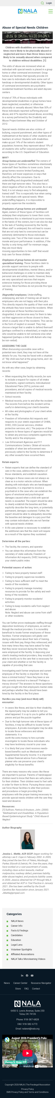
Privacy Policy (27, 1089)
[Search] (42, 3)
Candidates (17, 935)
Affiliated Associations (22, 954)
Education (16, 940)
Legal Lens (16, 944)
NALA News (17, 921)
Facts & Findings (19, 930)
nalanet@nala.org (30, 1028)
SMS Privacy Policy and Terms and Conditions (27, 1092)
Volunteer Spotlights (21, 949)
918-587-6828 (31, 1019)
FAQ (26, 988)
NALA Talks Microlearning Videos (28, 959)
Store (18, 988)
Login (49, 3)
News (7, 983)
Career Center (20, 983)
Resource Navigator (41, 983)
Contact (36, 988)
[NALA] (27, 11)
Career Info (16, 925)
